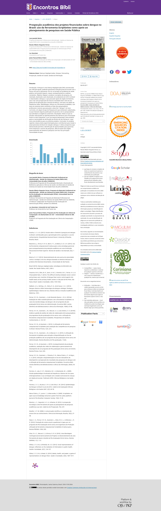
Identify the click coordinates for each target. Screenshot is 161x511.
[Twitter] (129, 74)
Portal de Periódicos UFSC (91, 13)
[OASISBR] (120, 244)
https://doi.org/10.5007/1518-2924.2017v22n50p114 (49, 67)
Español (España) (114, 36)
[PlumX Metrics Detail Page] (34, 465)
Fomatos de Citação (87, 121)
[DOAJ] (120, 97)
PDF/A (85, 76)
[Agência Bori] (120, 285)
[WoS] (120, 137)
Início (28, 13)
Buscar (131, 13)
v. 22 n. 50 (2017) (46, 19)
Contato (77, 13)
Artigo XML (94, 76)
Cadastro (126, 1)
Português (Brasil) (115, 39)
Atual (42, 13)
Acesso (70, 13)
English (111, 33)
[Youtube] (124, 74)
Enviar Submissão (116, 22)
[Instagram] (117, 74)
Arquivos (50, 13)
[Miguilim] (120, 232)
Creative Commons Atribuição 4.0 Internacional (82, 487)
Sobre (35, 13)
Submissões (60, 13)
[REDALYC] (120, 180)
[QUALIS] (120, 219)
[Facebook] (111, 74)
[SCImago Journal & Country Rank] (120, 107)
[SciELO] (120, 161)
